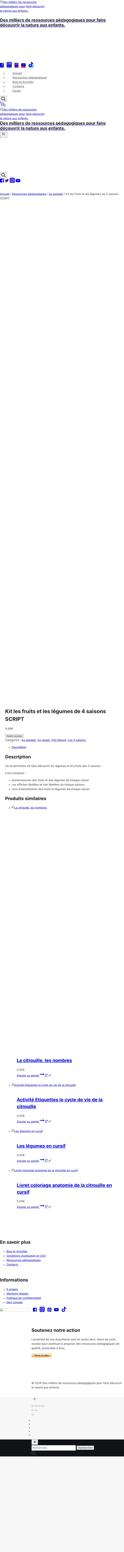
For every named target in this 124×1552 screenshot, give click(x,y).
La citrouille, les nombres (44, 1060)
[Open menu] (3, 134)
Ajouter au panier (14, 736)
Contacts (18, 86)
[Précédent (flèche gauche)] (32, 1410)
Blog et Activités (23, 82)
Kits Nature (59, 740)
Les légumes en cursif (41, 1146)
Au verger (43, 740)
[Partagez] (39, 1405)
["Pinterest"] (16, 66)
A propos (12, 1289)
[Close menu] (32, 1414)
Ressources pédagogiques (30, 77)
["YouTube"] (23, 66)
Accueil (17, 73)
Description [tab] (19, 747)
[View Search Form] (3, 99)
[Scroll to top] (34, 1400)
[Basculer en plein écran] (36, 1405)
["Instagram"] (9, 66)
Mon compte (14, 1302)
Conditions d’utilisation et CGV (26, 1255)
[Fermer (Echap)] (43, 1405)
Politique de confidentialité (23, 1298)
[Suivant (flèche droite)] (36, 1410)
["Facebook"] (2, 66)
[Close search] (34, 1442)
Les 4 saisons (77, 740)
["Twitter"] (7, 181)
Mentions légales (17, 1293)
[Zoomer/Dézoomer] (32, 1405)
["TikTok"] (31, 66)
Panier (17, 90)
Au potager (29, 740)
